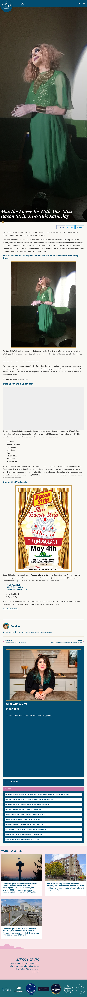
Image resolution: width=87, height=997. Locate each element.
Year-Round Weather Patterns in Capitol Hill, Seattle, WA (22, 819)
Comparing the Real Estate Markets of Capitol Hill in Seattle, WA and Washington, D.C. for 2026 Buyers (37, 794)
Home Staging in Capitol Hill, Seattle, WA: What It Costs (22, 839)
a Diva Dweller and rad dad (51, 475)
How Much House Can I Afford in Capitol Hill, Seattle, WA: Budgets (25, 829)
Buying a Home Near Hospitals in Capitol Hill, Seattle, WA (23, 809)
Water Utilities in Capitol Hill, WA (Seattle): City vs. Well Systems (25, 814)
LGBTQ (33, 632)
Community (21, 632)
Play (41, 632)
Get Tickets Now (10, 608)
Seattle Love (47, 632)
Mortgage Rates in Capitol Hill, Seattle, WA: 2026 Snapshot (23, 834)
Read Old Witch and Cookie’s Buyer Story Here (21, 361)
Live (37, 632)
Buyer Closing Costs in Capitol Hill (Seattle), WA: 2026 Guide (24, 824)
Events (28, 632)
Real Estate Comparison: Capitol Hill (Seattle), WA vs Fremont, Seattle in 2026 (29, 799)
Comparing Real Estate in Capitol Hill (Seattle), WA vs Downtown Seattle (27, 804)
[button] (83, 3)
